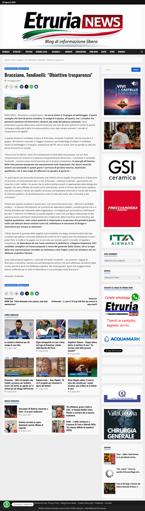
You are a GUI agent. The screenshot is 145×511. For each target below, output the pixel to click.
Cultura (107, 447)
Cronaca (6, 51)
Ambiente (68, 51)
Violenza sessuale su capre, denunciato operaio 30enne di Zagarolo (11, 426)
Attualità (17, 51)
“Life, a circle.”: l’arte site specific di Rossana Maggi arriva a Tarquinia (128, 470)
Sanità (103, 51)
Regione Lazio (41, 51)
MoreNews (90, 508)
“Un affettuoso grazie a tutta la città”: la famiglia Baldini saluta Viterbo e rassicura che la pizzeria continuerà (58, 411)
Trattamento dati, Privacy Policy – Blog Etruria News (54, 503)
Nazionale (56, 51)
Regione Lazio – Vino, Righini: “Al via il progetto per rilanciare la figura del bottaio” (50, 383)
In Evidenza (22, 336)
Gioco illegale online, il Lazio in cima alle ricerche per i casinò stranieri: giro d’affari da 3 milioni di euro (82, 384)
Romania (121, 51)
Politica (29, 51)
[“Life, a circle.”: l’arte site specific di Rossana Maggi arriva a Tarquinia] (109, 473)
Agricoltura (81, 51)
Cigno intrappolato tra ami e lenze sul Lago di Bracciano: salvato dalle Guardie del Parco (50, 345)
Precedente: (26, 301)
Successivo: (74, 301)
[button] (142, 52)
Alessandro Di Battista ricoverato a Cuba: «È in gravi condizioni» (11, 411)
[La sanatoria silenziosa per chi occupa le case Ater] (19, 329)
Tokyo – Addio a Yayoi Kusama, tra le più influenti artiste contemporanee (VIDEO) (127, 456)
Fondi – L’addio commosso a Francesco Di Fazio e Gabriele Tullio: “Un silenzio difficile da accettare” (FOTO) (58, 426)
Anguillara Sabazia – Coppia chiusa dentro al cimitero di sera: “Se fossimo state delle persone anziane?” (82, 346)
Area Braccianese (11, 69)
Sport (112, 51)
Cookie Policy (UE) (85, 503)
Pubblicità (99, 503)
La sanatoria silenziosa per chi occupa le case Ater (17, 343)
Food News (93, 51)
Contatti (108, 503)
